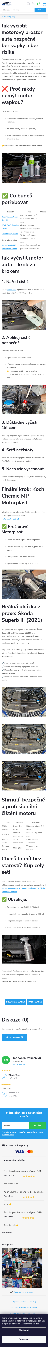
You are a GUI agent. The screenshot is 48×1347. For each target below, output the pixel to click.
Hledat (40, 10)
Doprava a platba (19, 1301)
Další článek (35, 1002)
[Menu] (44, 3)
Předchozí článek (15, 1002)
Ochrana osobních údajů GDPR (24, 1307)
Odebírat (37, 1125)
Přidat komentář (14, 1037)
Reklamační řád (33, 1313)
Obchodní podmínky (16, 1313)
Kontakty (32, 1301)
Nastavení (24, 1330)
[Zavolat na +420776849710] (28, 3)
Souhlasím (24, 1339)
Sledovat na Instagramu (23, 1292)
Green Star (11, 289)
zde (37, 1323)
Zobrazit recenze (18, 1064)
